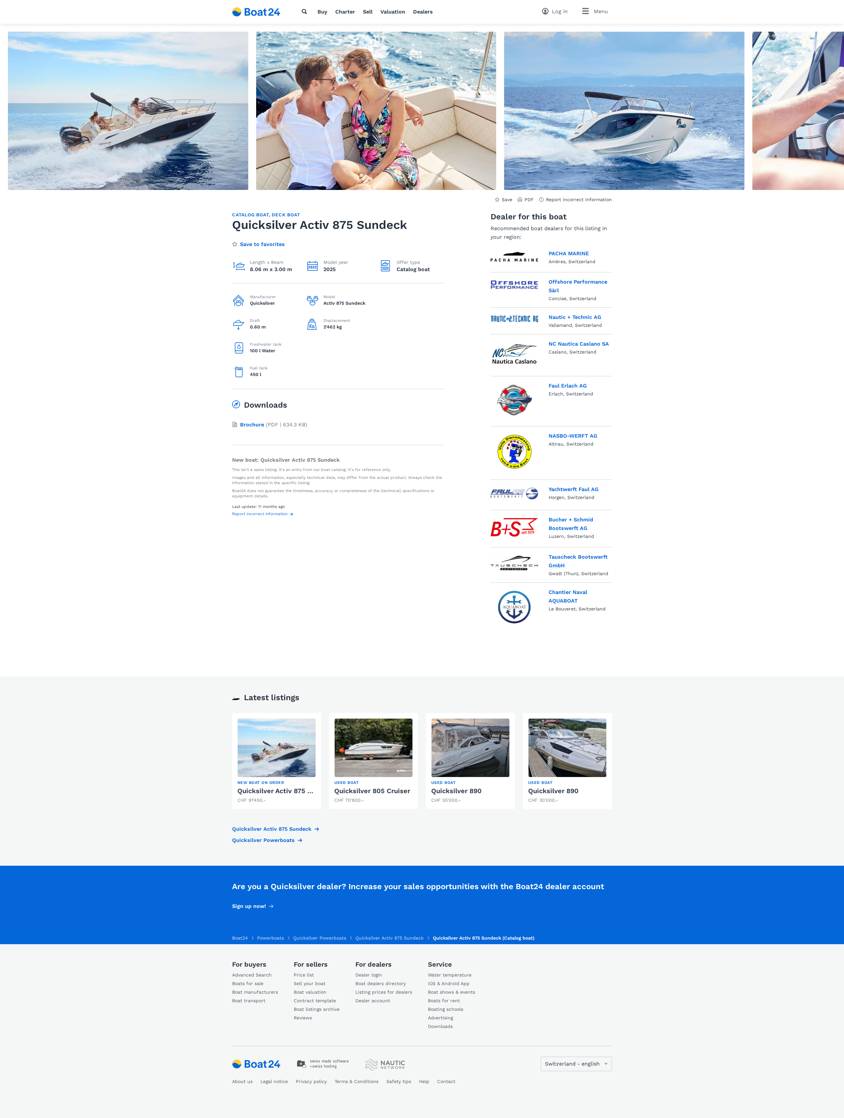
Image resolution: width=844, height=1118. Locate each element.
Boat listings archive (317, 1009)
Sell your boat (309, 983)
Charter (345, 12)
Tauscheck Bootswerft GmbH (578, 561)
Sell (368, 12)
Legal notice (274, 1081)
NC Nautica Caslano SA (579, 344)
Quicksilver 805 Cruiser (372, 791)
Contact (446, 1081)
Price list (304, 975)
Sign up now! (249, 906)
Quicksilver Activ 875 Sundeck (286, 791)
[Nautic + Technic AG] (514, 320)
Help (424, 1081)
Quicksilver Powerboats (263, 840)
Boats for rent (444, 1000)
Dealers (423, 12)
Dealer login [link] (368, 975)
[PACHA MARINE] (514, 257)
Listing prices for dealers (383, 992)
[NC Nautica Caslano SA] (514, 353)
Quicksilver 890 (456, 791)
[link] (276, 761)
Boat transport (248, 1000)
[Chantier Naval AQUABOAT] (514, 607)
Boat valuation (310, 992)
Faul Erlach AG (568, 386)
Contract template (315, 1000)
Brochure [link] (252, 424)
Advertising (440, 1017)
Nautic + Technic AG (575, 317)
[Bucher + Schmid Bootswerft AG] (514, 527)
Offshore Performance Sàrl (578, 286)
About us (242, 1081)
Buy (322, 12)
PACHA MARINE (569, 253)
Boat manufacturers (255, 992)
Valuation (392, 12)
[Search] (306, 11)
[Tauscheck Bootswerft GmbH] (514, 563)
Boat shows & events (451, 992)
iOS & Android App (448, 983)
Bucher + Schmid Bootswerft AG (571, 523)
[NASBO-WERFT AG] (514, 451)
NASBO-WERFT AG (573, 436)
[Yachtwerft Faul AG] (514, 494)
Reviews (303, 1017)
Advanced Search (252, 975)
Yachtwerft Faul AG (574, 489)
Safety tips (398, 1081)
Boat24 (240, 938)
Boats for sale (247, 983)
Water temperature (449, 975)
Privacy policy (311, 1081)
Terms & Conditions (356, 1081)
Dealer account (372, 1000)
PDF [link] (529, 199)
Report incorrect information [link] (579, 199)
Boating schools (445, 1009)
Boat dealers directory (380, 983)
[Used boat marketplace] (256, 11)
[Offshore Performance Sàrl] (514, 288)
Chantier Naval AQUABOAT (568, 596)
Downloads (440, 1026)
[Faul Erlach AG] (514, 400)
